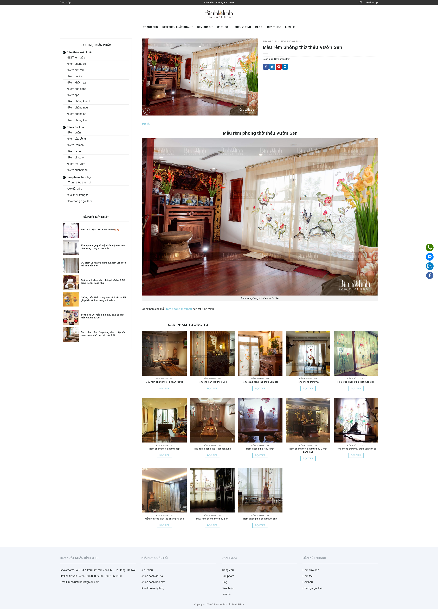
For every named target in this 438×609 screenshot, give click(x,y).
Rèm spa (73, 95)
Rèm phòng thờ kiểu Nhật (260, 448)
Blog (258, 27)
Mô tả (146, 124)
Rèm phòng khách (79, 101)
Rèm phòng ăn (77, 113)
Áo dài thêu (75, 188)
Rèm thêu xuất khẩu (176, 27)
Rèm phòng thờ (77, 120)
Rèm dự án (75, 76)
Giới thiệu (274, 27)
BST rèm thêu (76, 57)
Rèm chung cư (77, 63)
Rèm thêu (308, 576)
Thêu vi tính (243, 27)
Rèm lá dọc (75, 151)
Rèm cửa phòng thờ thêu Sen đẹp (260, 381)
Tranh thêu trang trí (79, 182)
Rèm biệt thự (76, 70)
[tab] (146, 124)
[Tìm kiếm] (361, 2)
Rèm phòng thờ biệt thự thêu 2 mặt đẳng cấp (308, 450)
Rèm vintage (76, 157)
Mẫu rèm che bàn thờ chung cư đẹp (164, 518)
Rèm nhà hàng (77, 88)
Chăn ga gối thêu (312, 588)
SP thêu (222, 27)
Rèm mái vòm (76, 163)
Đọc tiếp (164, 388)
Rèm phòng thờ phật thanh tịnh (260, 518)
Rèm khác (203, 27)
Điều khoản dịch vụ (152, 588)
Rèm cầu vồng (77, 138)
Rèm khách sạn (77, 82)
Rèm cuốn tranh (78, 170)
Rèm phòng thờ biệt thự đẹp (164, 448)
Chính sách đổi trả (152, 576)
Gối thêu (307, 582)
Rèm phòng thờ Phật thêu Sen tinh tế (356, 448)
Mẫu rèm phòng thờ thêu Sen (212, 518)
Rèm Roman (76, 145)
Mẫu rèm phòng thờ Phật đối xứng (212, 448)
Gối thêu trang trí (78, 195)
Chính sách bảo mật (153, 582)
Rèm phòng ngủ (78, 107)
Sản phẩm (228, 576)
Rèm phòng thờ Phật (308, 381)
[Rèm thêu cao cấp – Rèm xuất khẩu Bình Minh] (219, 13)
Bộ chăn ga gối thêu (80, 201)
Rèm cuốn (74, 132)
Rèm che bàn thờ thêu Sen (212, 381)
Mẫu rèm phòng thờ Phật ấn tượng (164, 381)
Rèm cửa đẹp (310, 570)
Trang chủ (150, 27)
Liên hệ (290, 27)
